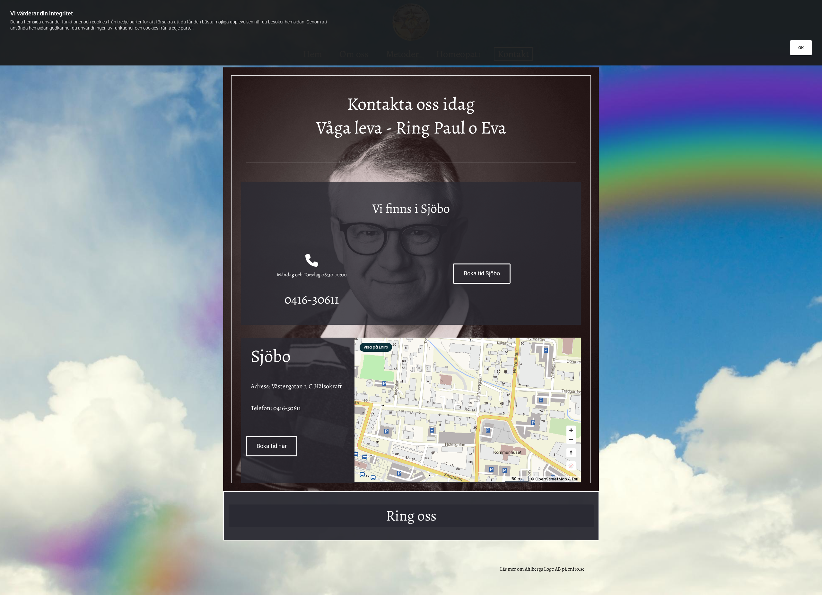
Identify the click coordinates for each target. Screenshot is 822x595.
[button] (482, 273)
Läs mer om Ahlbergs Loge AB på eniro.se (542, 569)
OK (801, 47)
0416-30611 (287, 408)
